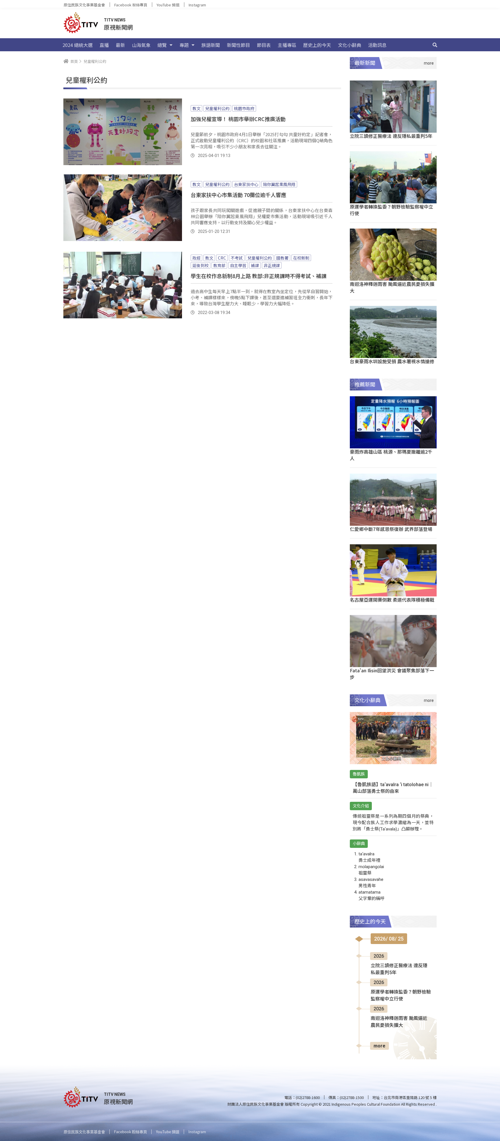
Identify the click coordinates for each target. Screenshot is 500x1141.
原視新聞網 (118, 27)
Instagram (197, 5)
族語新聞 (210, 44)
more (379, 1046)
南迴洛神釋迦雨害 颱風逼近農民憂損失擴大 (392, 287)
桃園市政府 (244, 108)
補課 (255, 265)
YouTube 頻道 (168, 5)
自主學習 (238, 265)
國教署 (282, 258)
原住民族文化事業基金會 (84, 5)
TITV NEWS (115, 20)
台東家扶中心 (246, 184)
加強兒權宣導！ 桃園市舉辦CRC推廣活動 (238, 119)
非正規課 (272, 265)
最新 (120, 44)
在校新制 (301, 258)
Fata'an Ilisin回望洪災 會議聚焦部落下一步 (392, 673)
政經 (196, 258)
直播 (104, 44)
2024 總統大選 (77, 44)
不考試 (237, 258)
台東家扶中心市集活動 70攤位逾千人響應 (238, 194)
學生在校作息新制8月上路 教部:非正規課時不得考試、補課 (258, 276)
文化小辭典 (349, 44)
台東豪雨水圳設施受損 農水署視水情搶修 (392, 361)
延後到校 (200, 265)
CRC (222, 258)
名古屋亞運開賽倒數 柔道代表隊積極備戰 (392, 599)
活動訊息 (377, 44)
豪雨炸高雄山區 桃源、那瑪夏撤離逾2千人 (391, 455)
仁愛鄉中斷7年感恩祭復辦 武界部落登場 (391, 528)
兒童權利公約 (217, 108)
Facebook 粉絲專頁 (130, 5)
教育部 (219, 265)
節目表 (264, 44)
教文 (196, 108)
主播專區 (287, 44)
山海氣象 (141, 44)
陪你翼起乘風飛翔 (279, 184)
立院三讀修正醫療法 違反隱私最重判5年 (391, 135)
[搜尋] (435, 45)
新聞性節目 (238, 44)
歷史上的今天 (317, 44)
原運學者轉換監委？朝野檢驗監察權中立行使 (391, 210)
